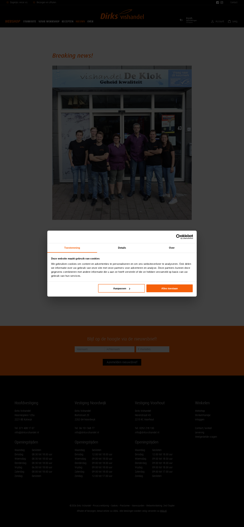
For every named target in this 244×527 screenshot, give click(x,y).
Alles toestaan (169, 288)
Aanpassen (119, 288)
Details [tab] (122, 247)
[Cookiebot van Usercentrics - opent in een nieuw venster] (178, 236)
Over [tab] (172, 247)
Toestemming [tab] (72, 247)
